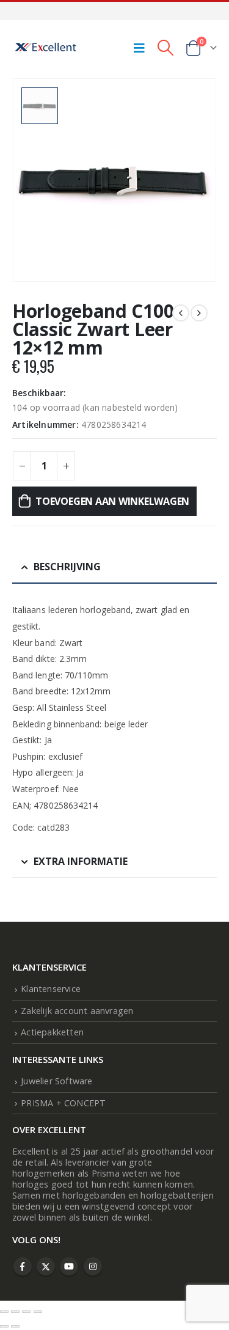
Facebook (22, 1266)
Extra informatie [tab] (81, 861)
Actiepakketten (52, 1032)
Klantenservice (51, 988)
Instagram (93, 1266)
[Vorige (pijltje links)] (4, 1326)
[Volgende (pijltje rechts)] (15, 1326)
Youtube (69, 1266)
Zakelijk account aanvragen (77, 1010)
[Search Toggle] (165, 48)
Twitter (46, 1266)
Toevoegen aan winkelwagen (112, 501)
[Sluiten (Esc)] (38, 1311)
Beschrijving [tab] (67, 566)
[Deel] (26, 1311)
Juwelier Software (56, 1081)
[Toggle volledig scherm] (15, 1311)
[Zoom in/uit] (4, 1311)
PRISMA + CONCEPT (63, 1103)
